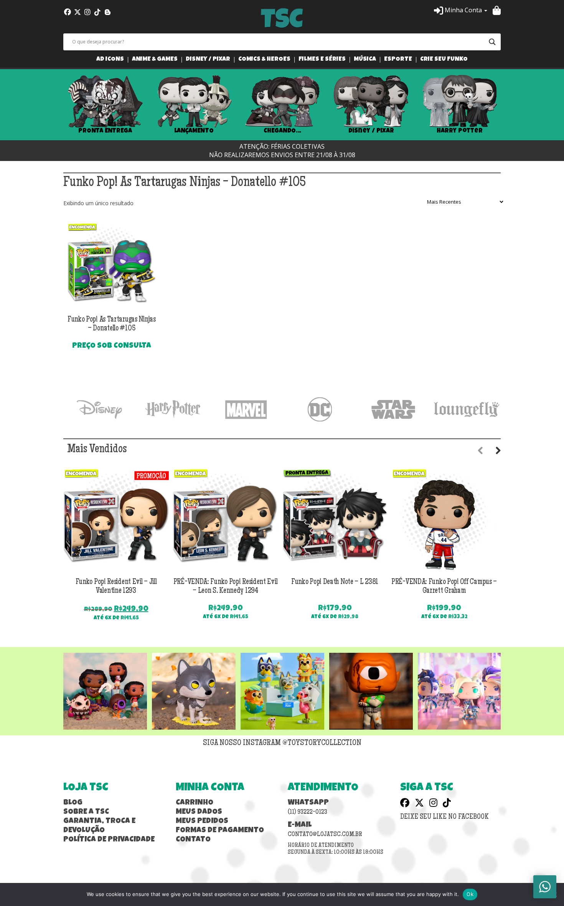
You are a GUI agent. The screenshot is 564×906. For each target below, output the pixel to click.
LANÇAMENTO (194, 131)
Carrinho (194, 803)
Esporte (398, 60)
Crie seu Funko (444, 60)
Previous (51, 105)
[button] (460, 10)
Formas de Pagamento (220, 831)
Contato (193, 840)
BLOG (72, 803)
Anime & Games (155, 60)
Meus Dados (199, 812)
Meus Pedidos (202, 821)
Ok (470, 894)
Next (512, 105)
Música (365, 60)
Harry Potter (460, 131)
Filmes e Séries (322, 60)
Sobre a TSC (86, 812)
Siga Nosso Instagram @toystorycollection (282, 743)
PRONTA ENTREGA (105, 131)
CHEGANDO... (282, 131)
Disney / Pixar (208, 60)
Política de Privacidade (109, 840)
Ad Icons (110, 60)
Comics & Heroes (264, 60)
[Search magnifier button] (492, 42)
